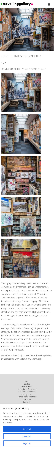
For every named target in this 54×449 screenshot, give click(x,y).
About (27, 381)
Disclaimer (27, 399)
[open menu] (50, 4)
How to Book (27, 386)
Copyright (27, 402)
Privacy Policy (27, 394)
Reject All (27, 443)
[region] (27, 426)
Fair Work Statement (27, 391)
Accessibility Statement (27, 389)
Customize (27, 436)
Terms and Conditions (27, 396)
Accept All (27, 429)
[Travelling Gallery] (17, 5)
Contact (27, 384)
